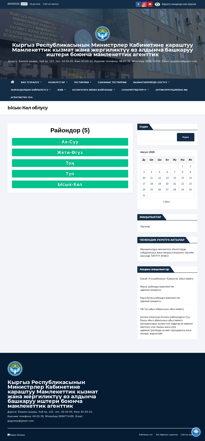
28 (174, 189)
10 (144, 178)
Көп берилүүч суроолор (167, 435)
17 (144, 183)
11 (151, 178)
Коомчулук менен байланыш (92, 89)
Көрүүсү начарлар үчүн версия (178, 4)
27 (167, 189)
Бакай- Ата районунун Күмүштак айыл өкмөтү (167, 278)
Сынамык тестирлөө (112, 82)
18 (151, 183)
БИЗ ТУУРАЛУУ (30, 82)
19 (159, 183)
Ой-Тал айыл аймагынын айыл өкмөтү (162, 309)
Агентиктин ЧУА (22, 97)
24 (144, 189)
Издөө (144, 126)
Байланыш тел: (146, 435)
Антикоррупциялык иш (171, 89)
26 (159, 189)
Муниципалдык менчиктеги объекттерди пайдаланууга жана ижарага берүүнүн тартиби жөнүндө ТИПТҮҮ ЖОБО (167, 252)
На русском (35, 4)
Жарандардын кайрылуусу (30, 89)
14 (174, 178)
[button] (70, 142)
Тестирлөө (82, 82)
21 (174, 183)
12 (159, 178)
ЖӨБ (60, 89)
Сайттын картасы (51, 4)
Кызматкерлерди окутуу (150, 82)
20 (167, 183)
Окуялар (145, 226)
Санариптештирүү (134, 89)
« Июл (166, 201)
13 (167, 178)
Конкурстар (57, 82)
